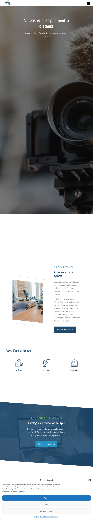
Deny (46, 504)
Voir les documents (65, 330)
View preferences (46, 511)
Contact (36, 517)
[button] (89, 480)
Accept (46, 498)
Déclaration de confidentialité (49, 517)
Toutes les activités (46, 444)
